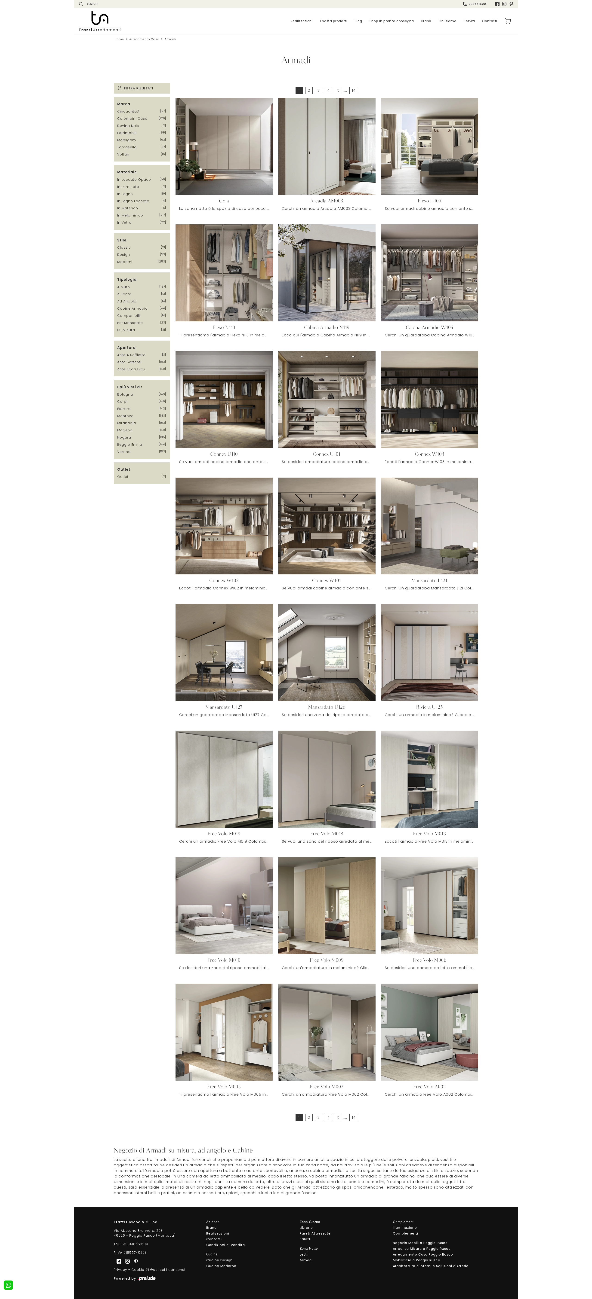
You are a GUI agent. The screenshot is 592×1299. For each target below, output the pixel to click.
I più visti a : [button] (129, 386)
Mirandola (126, 423)
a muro (123, 287)
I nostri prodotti (333, 21)
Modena (125, 430)
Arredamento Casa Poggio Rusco (423, 1254)
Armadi (170, 39)
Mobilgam (126, 140)
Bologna (125, 394)
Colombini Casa (132, 118)
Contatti (489, 21)
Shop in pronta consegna (392, 21)
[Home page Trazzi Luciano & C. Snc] (128, 21)
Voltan (123, 154)
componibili (128, 315)
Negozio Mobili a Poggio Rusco (420, 1243)
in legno (125, 194)
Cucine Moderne (221, 1266)
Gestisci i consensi (167, 1269)
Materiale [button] (127, 172)
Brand (426, 21)
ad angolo (126, 301)
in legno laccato (133, 201)
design (123, 254)
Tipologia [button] (127, 279)
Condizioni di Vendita (225, 1245)
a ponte (124, 294)
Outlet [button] (123, 469)
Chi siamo (447, 21)
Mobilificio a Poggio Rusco (416, 1260)
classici (124, 247)
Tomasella (127, 147)
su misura (126, 330)
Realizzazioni (302, 21)
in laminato (128, 186)
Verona (124, 451)
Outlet (123, 476)
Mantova (125, 416)
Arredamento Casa (144, 39)
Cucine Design (219, 1260)
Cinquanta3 (128, 111)
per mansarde (130, 322)
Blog (358, 21)
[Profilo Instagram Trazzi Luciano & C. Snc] (504, 4)
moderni (124, 261)
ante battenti (129, 362)
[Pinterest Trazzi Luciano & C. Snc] (511, 4)
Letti (304, 1254)
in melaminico (130, 215)
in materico (127, 208)
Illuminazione (405, 1227)
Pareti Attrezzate (315, 1233)
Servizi (469, 21)
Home (119, 39)
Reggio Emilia (129, 444)
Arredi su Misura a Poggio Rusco (422, 1248)
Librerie (306, 1227)
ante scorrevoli (131, 369)
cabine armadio (132, 308)
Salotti (305, 1239)
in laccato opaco (134, 179)
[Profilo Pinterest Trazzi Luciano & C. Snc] (134, 1261)
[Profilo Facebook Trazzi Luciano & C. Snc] (497, 4)
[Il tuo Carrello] (508, 21)
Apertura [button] (126, 347)
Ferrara (124, 408)
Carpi (122, 401)
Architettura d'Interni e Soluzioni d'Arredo (431, 1266)
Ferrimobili (127, 133)
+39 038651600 (134, 1244)
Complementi (405, 1233)
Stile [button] (121, 240)
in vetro (124, 222)
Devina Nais (128, 125)
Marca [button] (123, 104)
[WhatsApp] (8, 1285)
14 (354, 90)
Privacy (120, 1269)
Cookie (137, 1269)
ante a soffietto (131, 355)
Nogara (124, 437)
